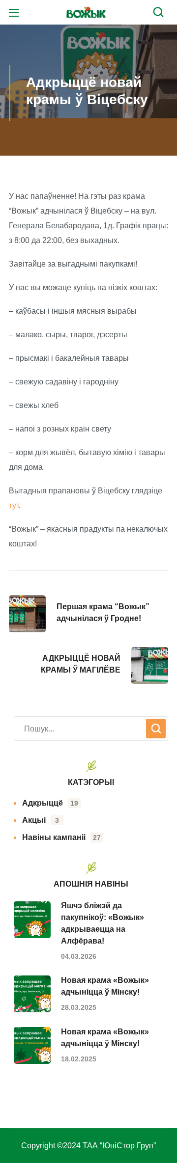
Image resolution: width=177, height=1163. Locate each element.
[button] (160, 12)
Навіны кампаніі (61, 837)
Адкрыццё (50, 803)
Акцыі (40, 820)
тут (14, 505)
